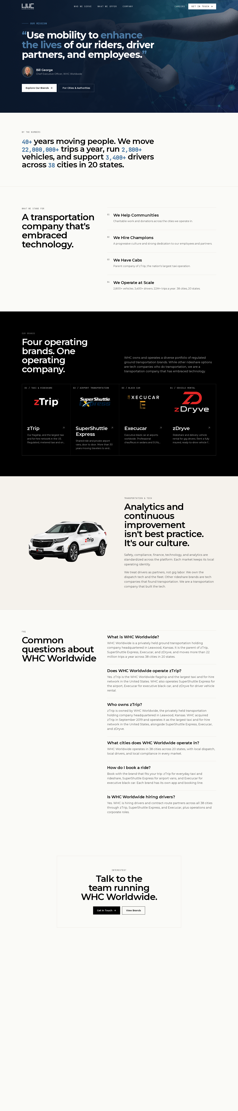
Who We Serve (83, 6)
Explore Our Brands (37, 88)
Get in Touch (200, 6)
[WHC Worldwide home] (28, 6)
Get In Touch (104, 910)
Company (128, 6)
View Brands (133, 910)
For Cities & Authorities (76, 88)
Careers (180, 6)
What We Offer (107, 6)
